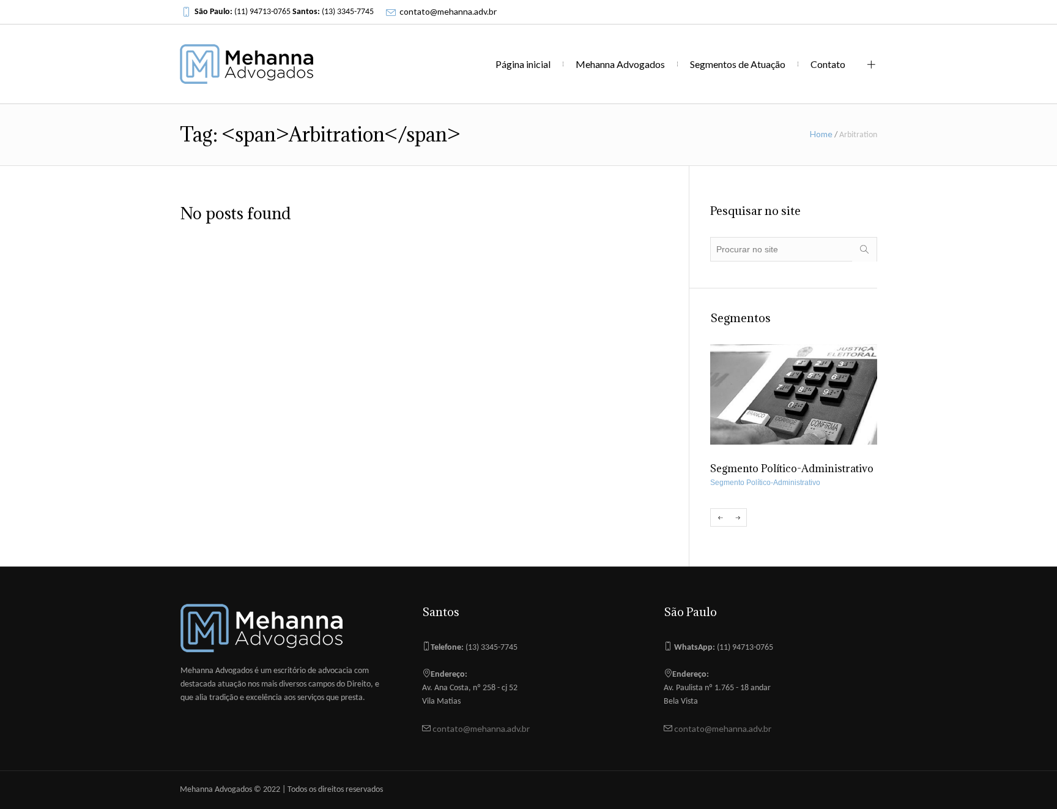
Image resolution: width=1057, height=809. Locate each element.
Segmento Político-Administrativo (765, 482)
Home (821, 134)
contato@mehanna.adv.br (448, 11)
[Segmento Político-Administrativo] (793, 394)
